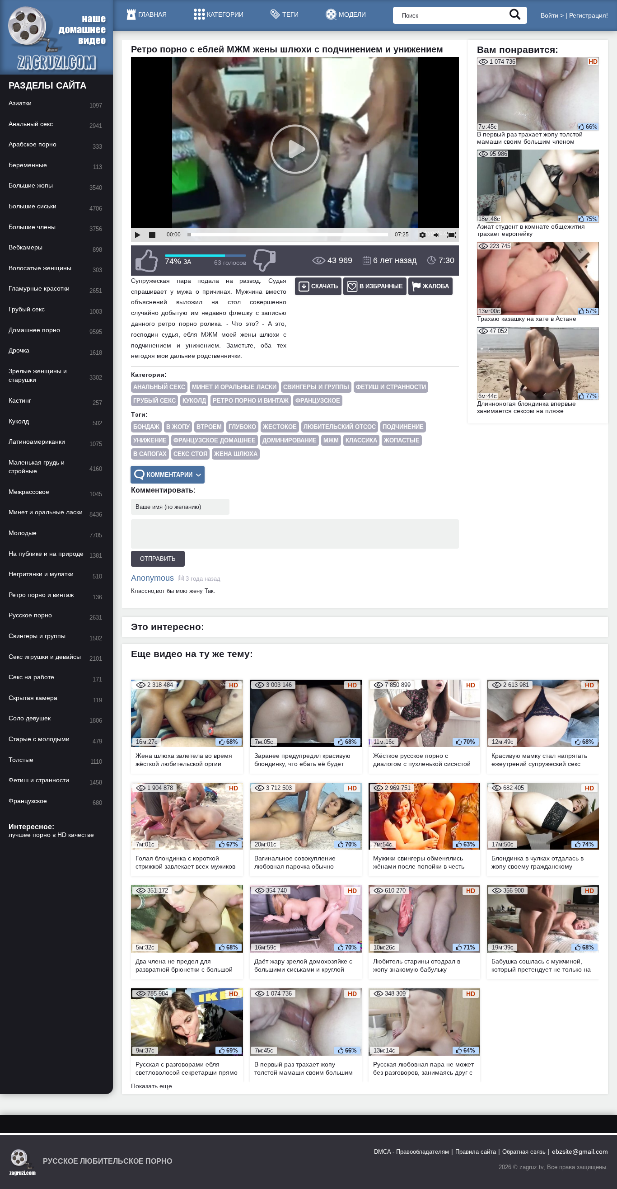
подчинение (403, 426)
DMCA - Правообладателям (411, 1151)
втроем (209, 426)
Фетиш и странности (391, 387)
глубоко (242, 426)
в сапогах (150, 454)
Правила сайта (475, 1151)
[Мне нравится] (147, 260)
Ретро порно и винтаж (251, 400)
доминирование (289, 440)
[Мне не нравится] (264, 260)
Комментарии (169, 474)
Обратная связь (524, 1151)
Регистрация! (588, 15)
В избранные (381, 286)
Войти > (552, 15)
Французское (317, 400)
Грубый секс (154, 400)
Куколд (194, 400)
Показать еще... (154, 1086)
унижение (150, 440)
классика (361, 440)
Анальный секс (159, 387)
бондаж (146, 426)
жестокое (280, 426)
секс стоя (190, 454)
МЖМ (331, 440)
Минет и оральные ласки (234, 387)
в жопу (178, 426)
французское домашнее (214, 440)
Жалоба (436, 286)
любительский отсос (340, 426)
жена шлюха (235, 454)
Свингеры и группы (316, 387)
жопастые (402, 440)
